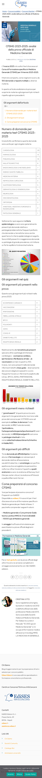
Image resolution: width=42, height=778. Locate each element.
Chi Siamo (8, 739)
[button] (3, 4)
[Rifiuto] (38, 772)
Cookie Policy (30, 774)
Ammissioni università (12, 753)
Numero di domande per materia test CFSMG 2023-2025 (21, 112)
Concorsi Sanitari (28, 11)
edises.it (16, 498)
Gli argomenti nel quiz (15, 117)
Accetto (11, 774)
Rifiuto (19, 774)
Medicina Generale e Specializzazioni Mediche (14, 588)
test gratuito (12, 560)
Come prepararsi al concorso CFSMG (22, 122)
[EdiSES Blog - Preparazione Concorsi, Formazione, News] (21, 4)
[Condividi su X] (21, 577)
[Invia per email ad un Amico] (25, 577)
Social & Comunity (11, 743)
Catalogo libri (9, 748)
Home (4, 11)
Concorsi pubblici (14, 11)
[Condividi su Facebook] (17, 577)
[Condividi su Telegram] (29, 577)
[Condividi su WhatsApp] (12, 577)
